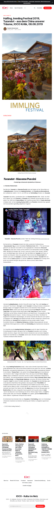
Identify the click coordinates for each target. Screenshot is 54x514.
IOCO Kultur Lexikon (27, 482)
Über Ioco (6, 480)
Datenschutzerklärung (40, 480)
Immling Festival (7, 115)
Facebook (23, 480)
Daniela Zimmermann (12, 28)
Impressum (30, 480)
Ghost (29, 485)
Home (11, 8)
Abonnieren (47, 8)
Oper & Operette (18, 8)
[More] (25, 8)
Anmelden (39, 8)
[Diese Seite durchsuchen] (35, 8)
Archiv (48, 480)
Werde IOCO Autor (14, 480)
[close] (52, 2)
